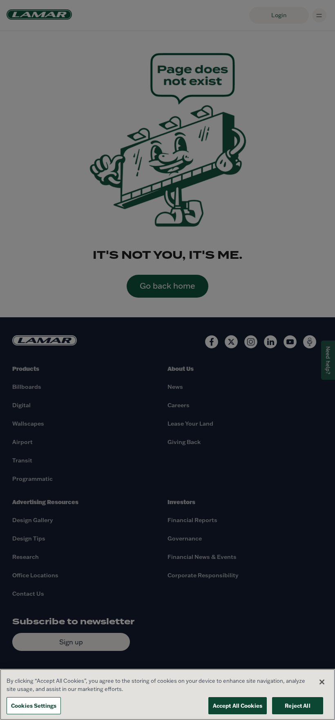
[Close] (322, 682)
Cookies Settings (33, 705)
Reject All (297, 705)
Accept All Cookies (237, 705)
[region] (167, 694)
